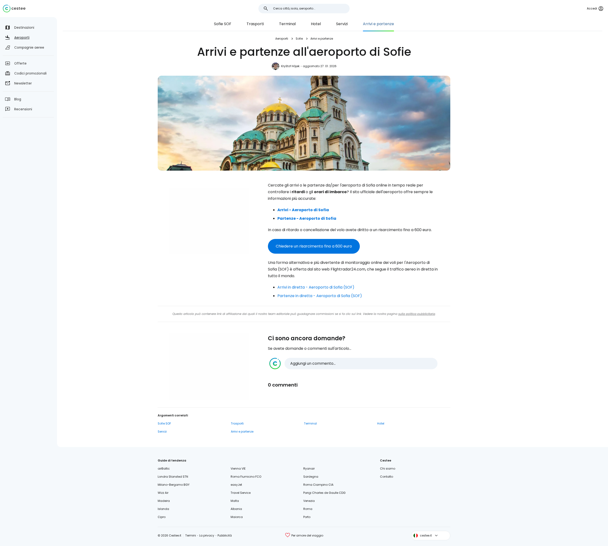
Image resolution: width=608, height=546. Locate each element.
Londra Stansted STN (173, 477)
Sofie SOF (222, 24)
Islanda (163, 509)
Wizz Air (163, 493)
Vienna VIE (238, 469)
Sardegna (310, 477)
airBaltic (164, 469)
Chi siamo (387, 469)
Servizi (342, 24)
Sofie (299, 39)
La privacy (206, 535)
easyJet (236, 485)
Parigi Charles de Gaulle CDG (324, 493)
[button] (353, 363)
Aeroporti (281, 39)
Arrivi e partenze (378, 24)
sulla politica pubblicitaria (416, 314)
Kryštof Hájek (290, 66)
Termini (190, 535)
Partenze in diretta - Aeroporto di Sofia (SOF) (319, 296)
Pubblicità (225, 535)
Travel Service (241, 493)
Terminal (287, 24)
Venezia (309, 501)
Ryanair (309, 469)
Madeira (164, 501)
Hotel (316, 24)
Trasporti (255, 24)
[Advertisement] (209, 221)
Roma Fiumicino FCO (246, 477)
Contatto (386, 477)
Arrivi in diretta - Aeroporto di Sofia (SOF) (315, 287)
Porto (306, 517)
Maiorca (237, 517)
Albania (236, 509)
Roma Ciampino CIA (318, 485)
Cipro (162, 517)
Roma (307, 509)
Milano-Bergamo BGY (174, 485)
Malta (235, 501)
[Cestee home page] (14, 8)
